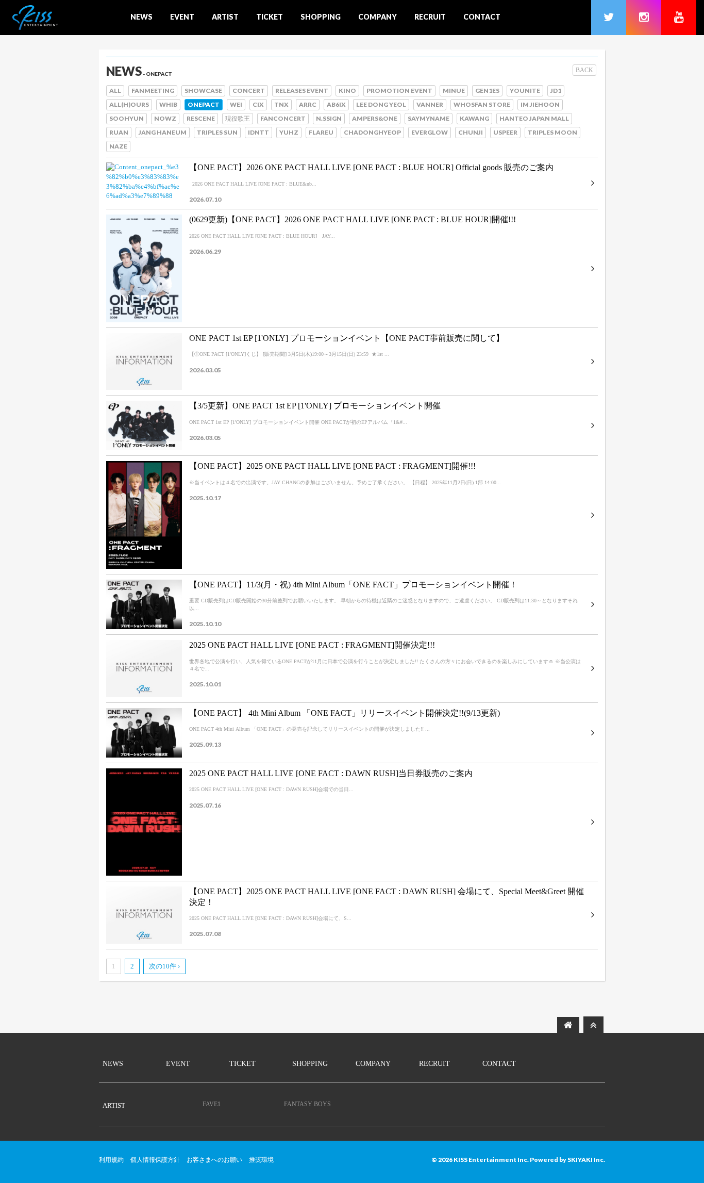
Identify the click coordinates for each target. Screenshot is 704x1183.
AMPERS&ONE (374, 118)
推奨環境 (261, 1159)
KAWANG (474, 118)
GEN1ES (487, 90)
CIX (258, 104)
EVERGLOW (429, 132)
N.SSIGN (329, 118)
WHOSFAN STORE (482, 104)
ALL (115, 90)
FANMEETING (152, 90)
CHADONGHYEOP (372, 132)
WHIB (168, 104)
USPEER (505, 132)
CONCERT (248, 90)
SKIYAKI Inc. (586, 1159)
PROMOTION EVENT (399, 90)
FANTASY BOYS (307, 1104)
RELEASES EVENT (301, 90)
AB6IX (336, 104)
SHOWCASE (203, 90)
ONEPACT (204, 104)
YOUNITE (525, 90)
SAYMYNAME (428, 118)
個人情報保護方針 (155, 1159)
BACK (584, 70)
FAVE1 (212, 1104)
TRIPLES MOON (552, 132)
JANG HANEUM (163, 132)
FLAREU (321, 132)
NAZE (118, 146)
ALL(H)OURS (129, 104)
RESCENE (201, 118)
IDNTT (258, 132)
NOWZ (165, 118)
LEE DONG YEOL (381, 104)
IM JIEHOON (540, 104)
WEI (236, 104)
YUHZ (288, 132)
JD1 (555, 90)
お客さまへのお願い (214, 1159)
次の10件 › (164, 966)
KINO (347, 90)
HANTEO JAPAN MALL (534, 118)
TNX (281, 104)
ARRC (307, 104)
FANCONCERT (283, 118)
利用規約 (111, 1159)
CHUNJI (470, 132)
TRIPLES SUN (217, 132)
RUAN (118, 132)
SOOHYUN (126, 118)
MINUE (454, 90)
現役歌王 (237, 118)
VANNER (429, 104)
